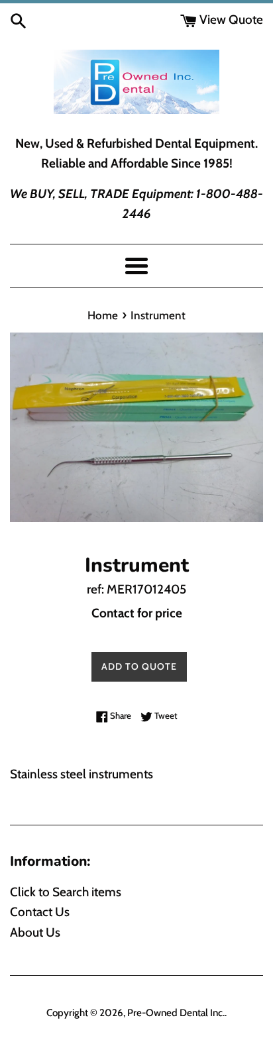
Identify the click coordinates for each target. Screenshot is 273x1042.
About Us (35, 932)
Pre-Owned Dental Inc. (176, 1012)
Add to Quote (139, 666)
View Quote (230, 19)
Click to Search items (65, 892)
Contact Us (40, 911)
